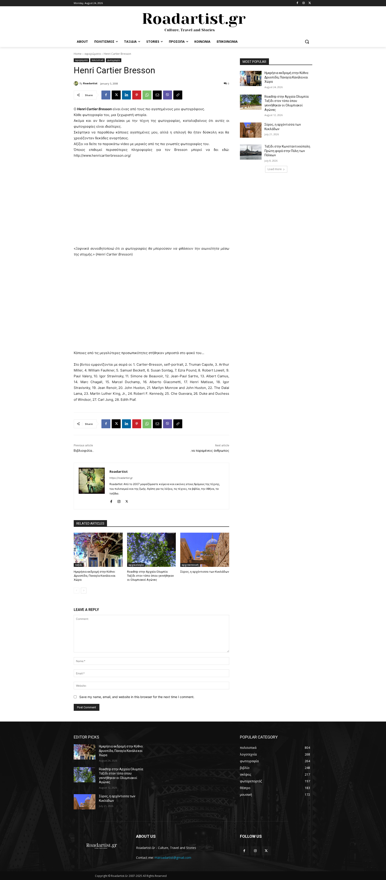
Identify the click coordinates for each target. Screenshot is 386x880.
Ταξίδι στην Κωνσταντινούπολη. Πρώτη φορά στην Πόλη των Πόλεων (287, 151)
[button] (307, 41)
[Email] (157, 95)
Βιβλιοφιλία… (84, 451)
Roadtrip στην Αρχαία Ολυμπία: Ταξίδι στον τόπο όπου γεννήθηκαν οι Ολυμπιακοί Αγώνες (150, 575)
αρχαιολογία (136, 564)
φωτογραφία (113, 60)
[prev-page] (76, 590)
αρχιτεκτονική (190, 564)
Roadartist (90, 83)
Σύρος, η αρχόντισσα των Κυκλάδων (204, 571)
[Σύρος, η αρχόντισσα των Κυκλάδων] (204, 550)
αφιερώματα (92, 54)
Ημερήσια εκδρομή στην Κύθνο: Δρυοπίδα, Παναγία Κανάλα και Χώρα (94, 575)
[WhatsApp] (147, 95)
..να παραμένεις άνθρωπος (209, 451)
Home (78, 54)
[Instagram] (303, 3)
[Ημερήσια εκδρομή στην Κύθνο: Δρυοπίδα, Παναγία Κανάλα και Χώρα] (98, 550)
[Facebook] (297, 3)
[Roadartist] (77, 83)
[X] (309, 3)
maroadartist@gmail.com (173, 857)
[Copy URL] (177, 95)
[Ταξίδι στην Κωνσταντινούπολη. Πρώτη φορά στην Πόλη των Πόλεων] (251, 152)
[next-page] (83, 590)
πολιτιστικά (97, 60)
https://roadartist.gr (121, 477)
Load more (275, 169)
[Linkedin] (126, 95)
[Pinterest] (136, 95)
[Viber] (167, 95)
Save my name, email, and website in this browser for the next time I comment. (136, 697)
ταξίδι (78, 564)
